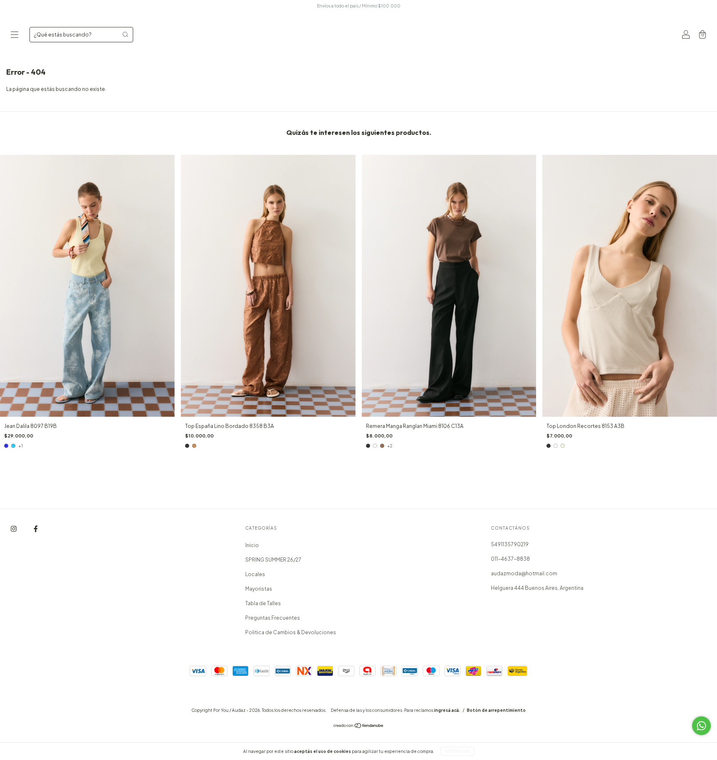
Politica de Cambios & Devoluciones (290, 632)
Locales (255, 574)
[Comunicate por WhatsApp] (701, 725)
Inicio (252, 545)
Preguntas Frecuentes (272, 618)
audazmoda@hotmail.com (524, 573)
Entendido (457, 751)
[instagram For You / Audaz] (14, 529)
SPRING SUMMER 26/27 (273, 560)
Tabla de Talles (263, 603)
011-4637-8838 (510, 559)
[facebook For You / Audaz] (35, 529)
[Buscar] (125, 34)
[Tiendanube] (359, 726)
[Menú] (14, 35)
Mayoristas (258, 589)
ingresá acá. (447, 710)
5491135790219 (510, 544)
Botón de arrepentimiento (496, 710)
